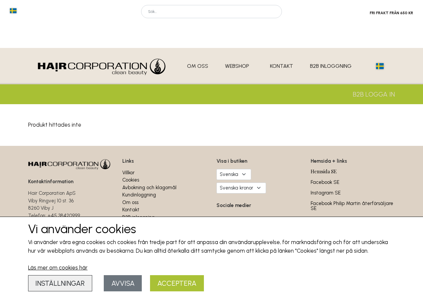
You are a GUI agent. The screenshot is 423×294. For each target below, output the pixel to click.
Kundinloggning (139, 195)
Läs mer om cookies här (58, 267)
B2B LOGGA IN (374, 94)
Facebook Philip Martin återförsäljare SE (352, 205)
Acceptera (176, 283)
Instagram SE (326, 193)
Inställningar (60, 283)
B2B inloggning (331, 66)
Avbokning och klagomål (149, 187)
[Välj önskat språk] (13, 10)
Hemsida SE (324, 171)
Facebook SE (325, 182)
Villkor (128, 173)
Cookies (130, 180)
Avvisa (123, 283)
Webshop (237, 66)
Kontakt (281, 66)
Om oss (197, 66)
